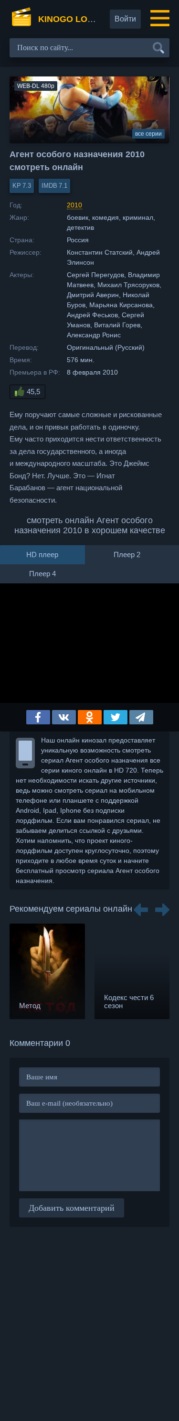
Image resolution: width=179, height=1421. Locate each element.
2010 (74, 205)
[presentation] (141, 906)
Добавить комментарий (72, 1208)
